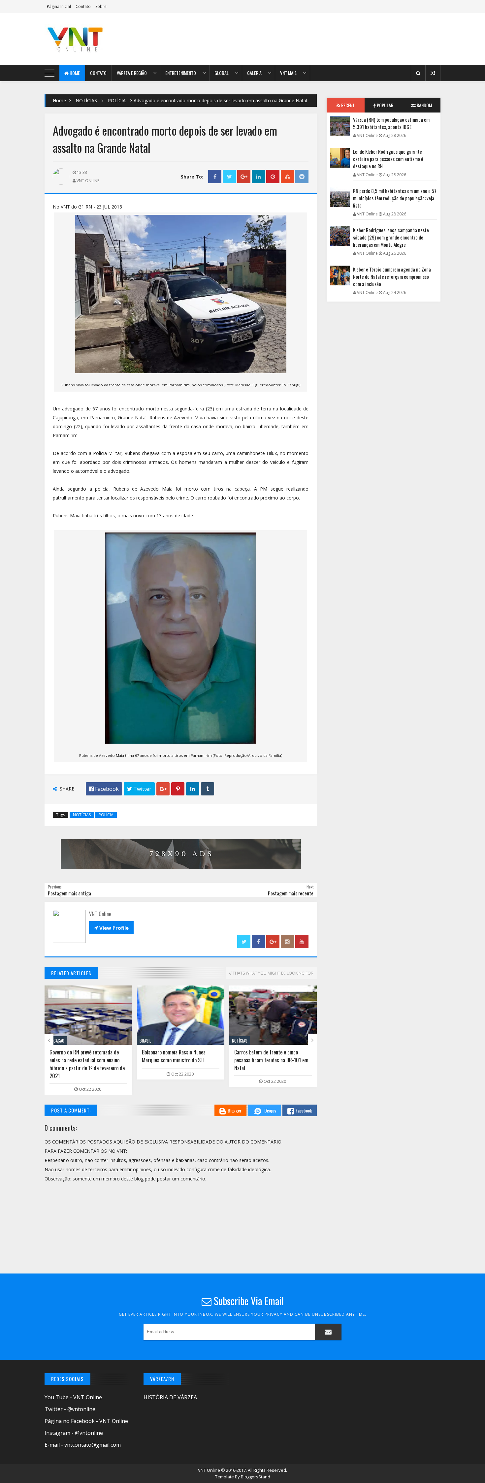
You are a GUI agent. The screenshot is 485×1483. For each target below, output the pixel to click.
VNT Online (209, 1470)
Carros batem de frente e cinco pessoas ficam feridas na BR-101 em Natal (271, 1060)
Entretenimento (180, 72)
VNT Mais (288, 72)
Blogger (235, 1110)
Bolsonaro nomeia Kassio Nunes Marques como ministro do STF (174, 1056)
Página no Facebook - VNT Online (86, 1421)
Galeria (254, 72)
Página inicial (59, 6)
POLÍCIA (117, 100)
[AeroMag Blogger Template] (102, 39)
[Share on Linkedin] (258, 177)
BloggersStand (255, 1477)
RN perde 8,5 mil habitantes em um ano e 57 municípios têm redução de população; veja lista (394, 198)
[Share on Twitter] (229, 177)
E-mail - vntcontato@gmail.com (83, 1444)
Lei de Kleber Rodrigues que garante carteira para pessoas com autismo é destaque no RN (388, 159)
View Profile (111, 927)
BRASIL (145, 1040)
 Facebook (104, 788)
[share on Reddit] (301, 177)
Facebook (304, 1110)
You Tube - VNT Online (73, 1397)
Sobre (101, 6)
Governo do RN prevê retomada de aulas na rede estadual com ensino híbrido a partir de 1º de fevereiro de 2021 (87, 1064)
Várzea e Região (132, 72)
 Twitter (139, 788)
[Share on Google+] (243, 177)
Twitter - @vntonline (70, 1409)
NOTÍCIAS (86, 100)
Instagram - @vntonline (74, 1432)
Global (221, 72)
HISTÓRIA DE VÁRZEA (170, 1397)
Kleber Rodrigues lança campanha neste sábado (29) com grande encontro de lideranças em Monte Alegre (391, 237)
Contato (83, 6)
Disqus (270, 1110)
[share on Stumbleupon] (287, 177)
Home (74, 72)
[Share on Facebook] (214, 177)
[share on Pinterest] (272, 177)
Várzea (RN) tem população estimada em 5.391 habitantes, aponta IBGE (391, 123)
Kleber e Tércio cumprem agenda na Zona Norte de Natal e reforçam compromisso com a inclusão (392, 276)
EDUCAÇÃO (55, 1040)
